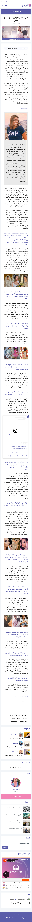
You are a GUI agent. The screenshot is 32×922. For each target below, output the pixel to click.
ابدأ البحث (5, 847)
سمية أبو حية (14, 735)
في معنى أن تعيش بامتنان (16, 738)
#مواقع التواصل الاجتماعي (21, 715)
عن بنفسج (16, 914)
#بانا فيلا (11, 715)
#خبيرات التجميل (23, 721)
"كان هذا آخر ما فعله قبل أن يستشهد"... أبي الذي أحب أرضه (12, 822)
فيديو (28, 894)
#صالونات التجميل (16, 718)
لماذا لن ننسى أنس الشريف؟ (15, 828)
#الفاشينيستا (14, 721)
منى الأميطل (15, 743)
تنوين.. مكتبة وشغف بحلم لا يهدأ (15, 747)
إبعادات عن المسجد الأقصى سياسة (20, 903)
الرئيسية (18, 11)
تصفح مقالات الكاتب (16, 796)
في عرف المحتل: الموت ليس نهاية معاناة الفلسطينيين (12, 815)
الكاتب (27, 774)
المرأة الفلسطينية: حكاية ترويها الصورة (14, 755)
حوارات (13, 11)
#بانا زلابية (25, 718)
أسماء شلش (16, 789)
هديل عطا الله (14, 752)
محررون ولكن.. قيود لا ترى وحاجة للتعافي (12, 807)
